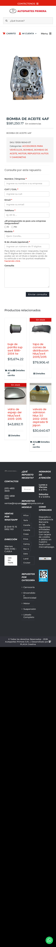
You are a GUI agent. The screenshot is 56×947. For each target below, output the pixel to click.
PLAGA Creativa (28, 644)
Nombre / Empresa (15, 179)
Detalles (19, 370)
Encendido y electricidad (28, 595)
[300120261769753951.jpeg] (28, 78)
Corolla (26, 525)
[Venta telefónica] (49, 940)
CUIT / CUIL (11, 189)
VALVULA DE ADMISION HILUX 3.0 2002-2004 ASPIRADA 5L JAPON (40, 417)
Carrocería (28, 587)
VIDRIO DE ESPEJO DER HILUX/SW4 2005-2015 (15, 414)
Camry (26, 544)
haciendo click (12, 261)
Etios (25, 539)
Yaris (25, 520)
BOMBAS (28, 149)
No (15, 227)
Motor (26, 603)
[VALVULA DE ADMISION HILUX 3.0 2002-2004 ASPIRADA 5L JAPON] (41, 394)
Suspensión (28, 609)
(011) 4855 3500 (9, 489)
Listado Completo (28, 616)
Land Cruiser (26, 561)
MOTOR (22, 153)
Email (8, 200)
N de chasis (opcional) (17, 242)
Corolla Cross (26, 532)
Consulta (9, 265)
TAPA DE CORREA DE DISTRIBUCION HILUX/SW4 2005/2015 (40, 350)
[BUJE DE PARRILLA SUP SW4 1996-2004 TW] (15, 329)
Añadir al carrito (11, 373)
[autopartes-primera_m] (28, 9)
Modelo (9, 231)
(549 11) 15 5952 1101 (10, 528)
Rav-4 (26, 549)
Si (7, 227)
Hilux (26, 515)
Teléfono (9, 210)
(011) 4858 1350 (9, 497)
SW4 (25, 554)
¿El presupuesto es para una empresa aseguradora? (25, 222)
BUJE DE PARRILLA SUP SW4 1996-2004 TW (15, 349)
